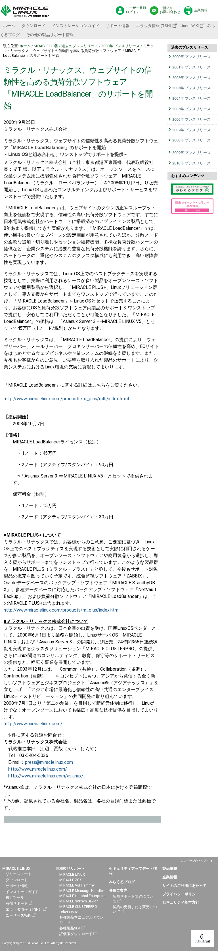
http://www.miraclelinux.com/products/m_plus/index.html (62, 610)
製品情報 (169, 868)
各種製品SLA (69, 928)
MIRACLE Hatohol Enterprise (82, 896)
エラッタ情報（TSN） (24, 909)
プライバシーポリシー (180, 894)
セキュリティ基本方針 (180, 902)
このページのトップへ (195, 860)
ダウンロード (33, 25)
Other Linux (68, 912)
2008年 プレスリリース (120, 46)
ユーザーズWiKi (18, 915)
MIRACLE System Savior (78, 901)
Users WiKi (189, 25)
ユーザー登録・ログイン (138, 10)
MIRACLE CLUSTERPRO (78, 906)
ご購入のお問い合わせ (170, 10)
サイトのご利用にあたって (184, 885)
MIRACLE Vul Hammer (77, 885)
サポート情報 (117, 25)
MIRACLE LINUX (72, 874)
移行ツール (15, 897)
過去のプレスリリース (79, 46)
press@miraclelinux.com (49, 762)
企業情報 (200, 10)
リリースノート (19, 874)
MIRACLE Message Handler (81, 891)
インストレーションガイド (75, 25)
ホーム (9, 25)
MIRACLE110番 (46, 46)
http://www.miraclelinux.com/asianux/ (45, 776)
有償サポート (17, 903)
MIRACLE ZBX (70, 880)
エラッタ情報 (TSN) (153, 25)
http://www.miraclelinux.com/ (33, 723)
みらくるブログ (122, 882)
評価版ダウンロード (76, 934)
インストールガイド (22, 892)
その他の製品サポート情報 (50, 34)
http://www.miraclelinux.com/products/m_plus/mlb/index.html (66, 398)
